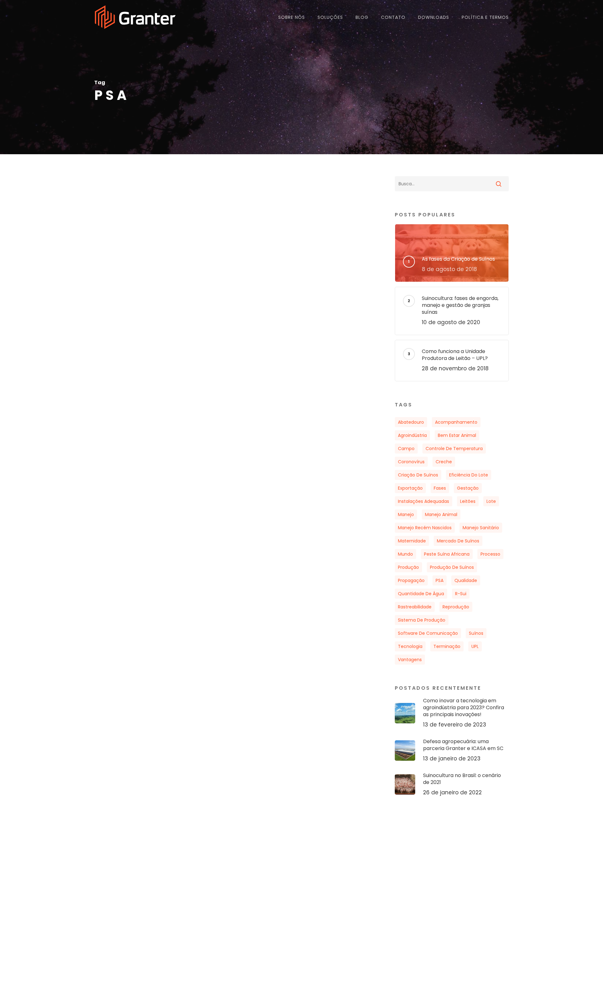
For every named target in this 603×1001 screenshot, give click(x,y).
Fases (440, 488)
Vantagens (410, 659)
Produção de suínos (452, 567)
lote (491, 501)
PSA (439, 580)
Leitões (467, 501)
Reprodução (456, 607)
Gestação (468, 488)
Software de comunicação (428, 633)
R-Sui (460, 593)
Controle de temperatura (454, 448)
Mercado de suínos (458, 541)
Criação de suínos (418, 475)
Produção (408, 567)
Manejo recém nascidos (425, 528)
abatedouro (411, 422)
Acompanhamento (456, 422)
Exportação (410, 488)
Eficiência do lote (468, 475)
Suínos (476, 633)
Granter (122, 452)
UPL (475, 646)
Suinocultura (120, 411)
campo (406, 448)
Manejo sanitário (481, 528)
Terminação (446, 646)
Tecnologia (410, 646)
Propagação (411, 580)
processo (490, 554)
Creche (444, 462)
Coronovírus (411, 462)
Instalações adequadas (423, 501)
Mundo (405, 554)
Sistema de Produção (421, 620)
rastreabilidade (415, 607)
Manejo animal (441, 514)
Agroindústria (412, 435)
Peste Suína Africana (447, 554)
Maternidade (412, 541)
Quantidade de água (421, 593)
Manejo (406, 514)
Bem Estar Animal (457, 435)
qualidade (465, 580)
